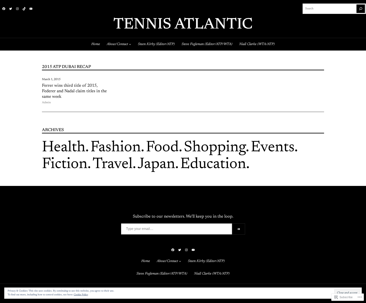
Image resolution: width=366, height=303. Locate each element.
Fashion (115, 147)
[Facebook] (4, 8)
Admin (46, 102)
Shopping (215, 147)
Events (272, 147)
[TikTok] (24, 8)
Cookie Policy (81, 294)
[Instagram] (17, 8)
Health (63, 147)
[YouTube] (31, 8)
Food (162, 147)
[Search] (360, 8)
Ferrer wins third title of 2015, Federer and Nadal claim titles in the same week (74, 91)
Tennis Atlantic (183, 25)
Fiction (64, 164)
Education (213, 164)
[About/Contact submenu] (130, 44)
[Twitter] (10, 8)
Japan (156, 164)
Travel (113, 164)
